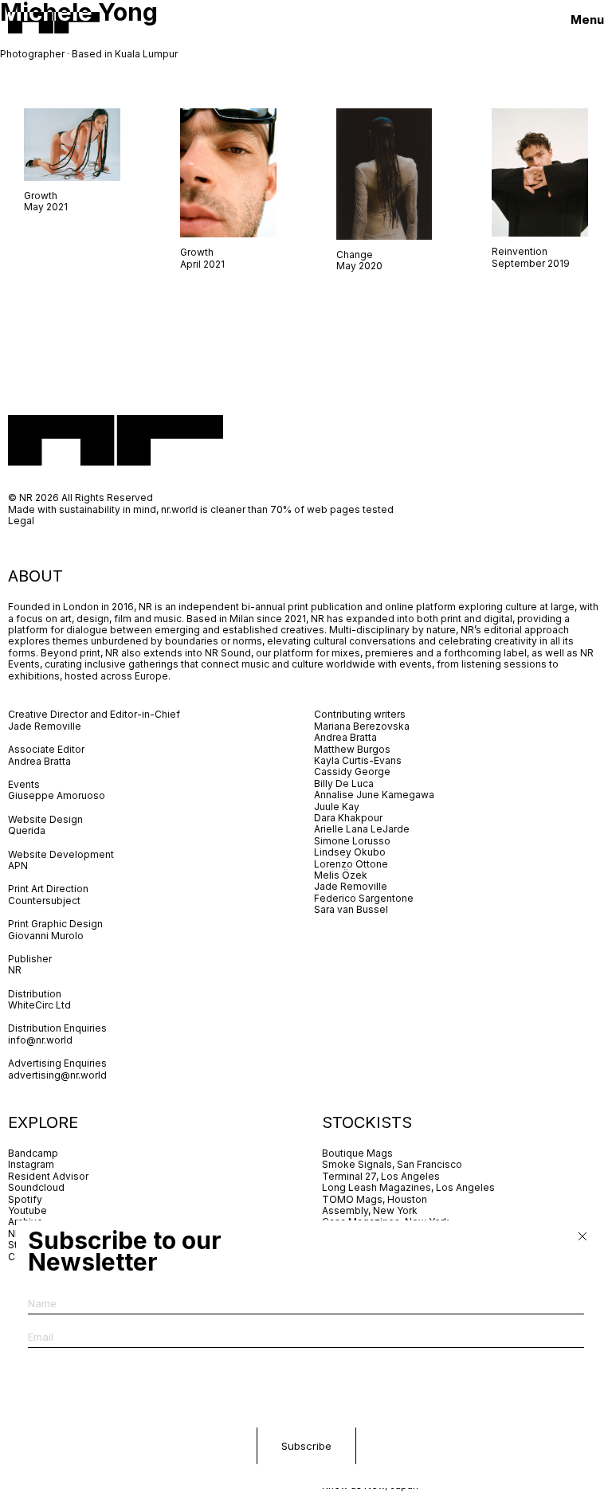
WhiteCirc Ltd (39, 1005)
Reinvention (519, 251)
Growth (40, 196)
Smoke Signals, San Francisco (392, 1164)
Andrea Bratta (40, 761)
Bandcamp (33, 1153)
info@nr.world (40, 1040)
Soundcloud (36, 1187)
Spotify (25, 1199)
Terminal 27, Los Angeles (381, 1176)
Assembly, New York (370, 1210)
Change (354, 254)
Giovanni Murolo (46, 936)
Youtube (27, 1210)
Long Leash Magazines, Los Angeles (408, 1187)
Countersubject (44, 901)
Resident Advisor (48, 1176)
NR (15, 970)
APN (18, 865)
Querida (26, 830)
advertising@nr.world (57, 1075)
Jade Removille (44, 726)
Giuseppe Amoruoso (56, 795)
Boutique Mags (357, 1153)
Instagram (31, 1164)
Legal (21, 521)
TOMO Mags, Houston (374, 1199)
